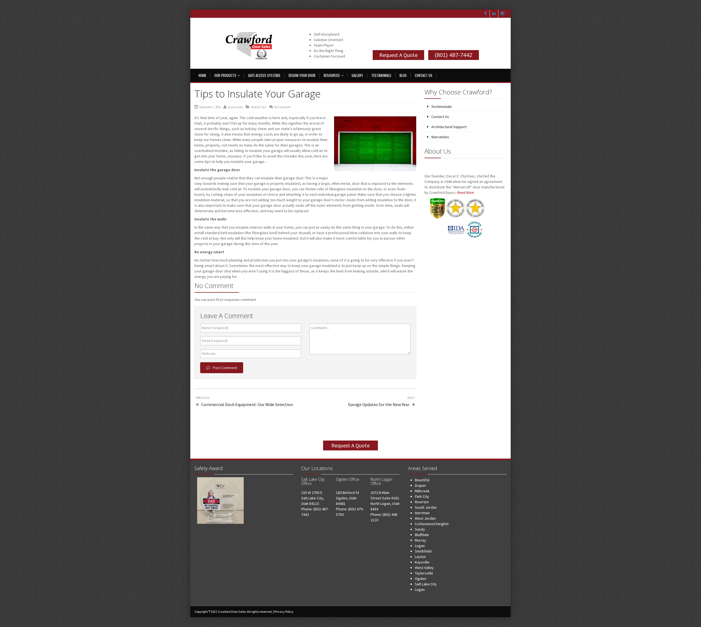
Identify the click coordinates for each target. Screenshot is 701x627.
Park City (422, 496)
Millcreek (422, 490)
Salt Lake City (426, 584)
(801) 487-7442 (453, 55)
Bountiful (422, 480)
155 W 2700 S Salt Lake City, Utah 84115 (312, 498)
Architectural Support (449, 126)
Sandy (420, 529)
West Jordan (425, 518)
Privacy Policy (284, 611)
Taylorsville (424, 573)
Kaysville (422, 562)
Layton (420, 556)
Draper (420, 485)
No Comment (282, 107)
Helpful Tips (258, 107)
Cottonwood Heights (432, 523)
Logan (420, 545)
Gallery (357, 75)
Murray (420, 540)
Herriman (422, 512)
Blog (403, 75)
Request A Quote (398, 54)
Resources (332, 75)
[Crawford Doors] (250, 47)
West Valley (424, 567)
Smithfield (423, 551)
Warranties (440, 136)
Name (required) (215, 327)
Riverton (422, 501)
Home (202, 75)
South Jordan (426, 507)
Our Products (225, 75)
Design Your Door (302, 75)
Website (209, 353)
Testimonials (381, 75)
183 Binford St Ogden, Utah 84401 (347, 498)
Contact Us (423, 75)
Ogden (420, 578)
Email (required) (215, 340)
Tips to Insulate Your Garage (257, 93)
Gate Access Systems (264, 75)
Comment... (320, 327)
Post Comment (225, 367)
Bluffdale (422, 534)
